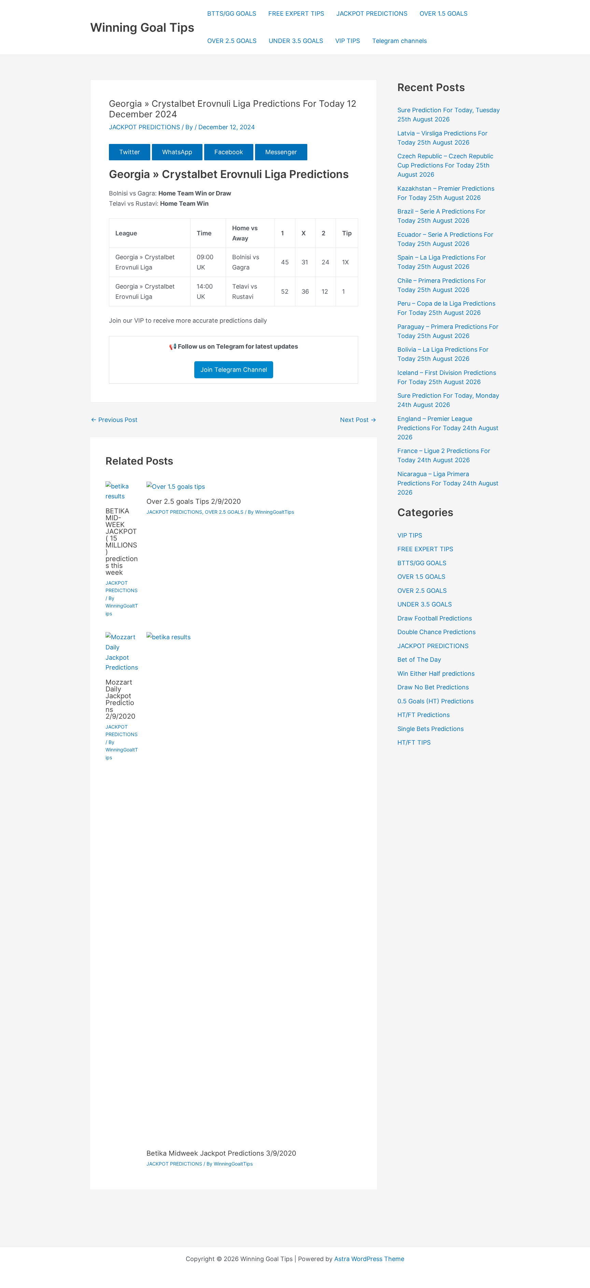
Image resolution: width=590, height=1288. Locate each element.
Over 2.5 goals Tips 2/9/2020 (193, 501)
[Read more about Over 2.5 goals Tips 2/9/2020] (175, 486)
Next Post (358, 420)
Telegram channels (399, 40)
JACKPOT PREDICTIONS (371, 13)
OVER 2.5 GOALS (231, 40)
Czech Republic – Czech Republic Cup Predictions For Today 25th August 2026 (445, 165)
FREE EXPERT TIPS (296, 13)
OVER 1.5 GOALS (443, 13)
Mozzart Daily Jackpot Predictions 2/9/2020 (121, 699)
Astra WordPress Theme (369, 1258)
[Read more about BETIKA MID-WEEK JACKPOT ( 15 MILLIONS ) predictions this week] (122, 490)
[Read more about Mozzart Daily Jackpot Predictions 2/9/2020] (122, 651)
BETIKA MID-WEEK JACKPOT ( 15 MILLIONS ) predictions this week (122, 541)
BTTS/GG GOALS (231, 13)
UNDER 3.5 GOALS (296, 40)
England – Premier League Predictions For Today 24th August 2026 (447, 428)
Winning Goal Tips (142, 27)
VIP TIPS (347, 40)
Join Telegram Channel (233, 369)
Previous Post (114, 420)
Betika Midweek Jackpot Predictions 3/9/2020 (221, 1153)
